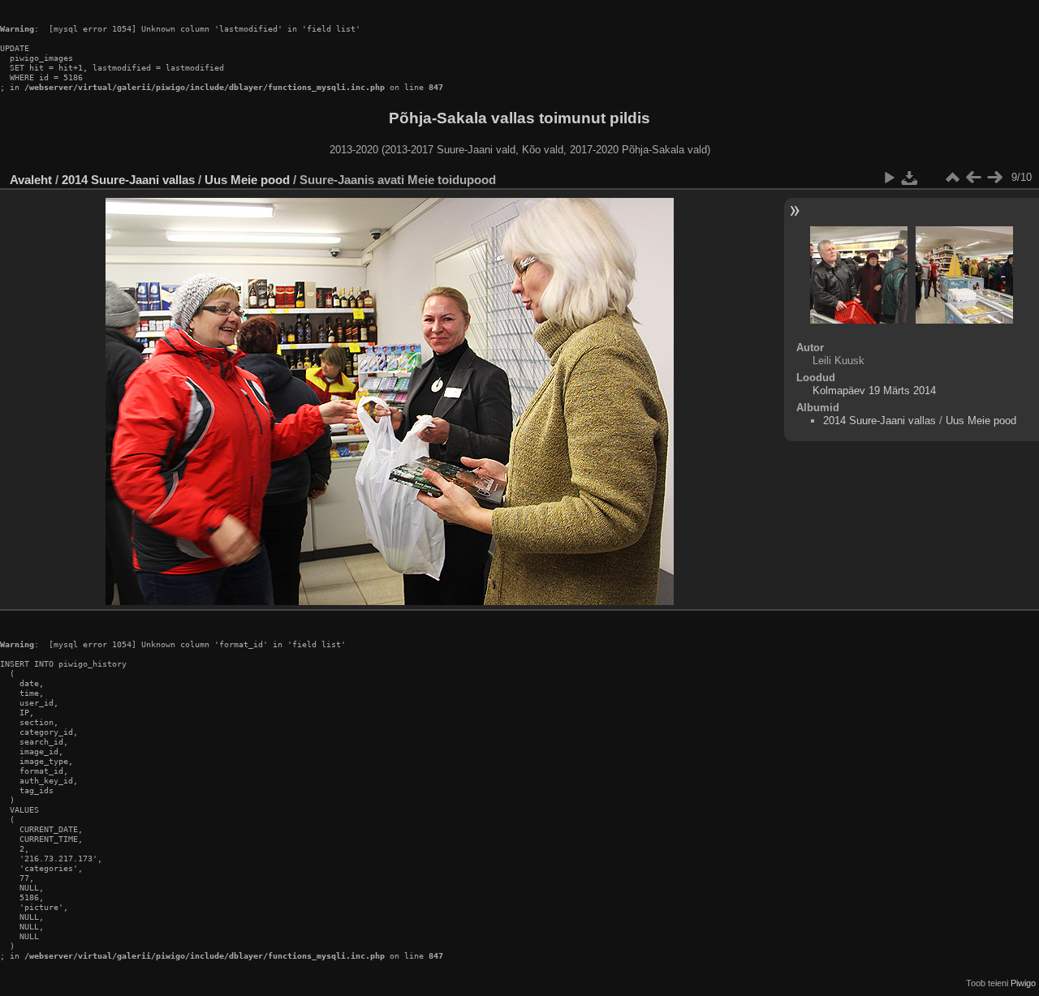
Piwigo (1023, 983)
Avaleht (31, 180)
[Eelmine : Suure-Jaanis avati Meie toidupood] (973, 177)
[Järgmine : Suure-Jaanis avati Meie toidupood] (994, 177)
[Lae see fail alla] (909, 177)
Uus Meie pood (247, 180)
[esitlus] (888, 177)
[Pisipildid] (952, 177)
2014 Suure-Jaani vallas (128, 180)
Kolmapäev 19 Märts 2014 (874, 390)
